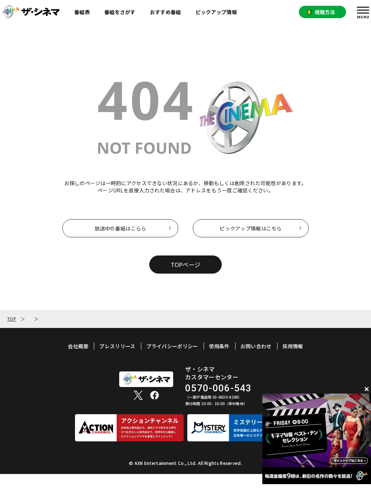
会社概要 (78, 346)
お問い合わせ (256, 346)
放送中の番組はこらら (120, 228)
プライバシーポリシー (172, 346)
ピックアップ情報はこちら (251, 228)
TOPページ (186, 264)
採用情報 (293, 346)
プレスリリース (117, 346)
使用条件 (219, 346)
